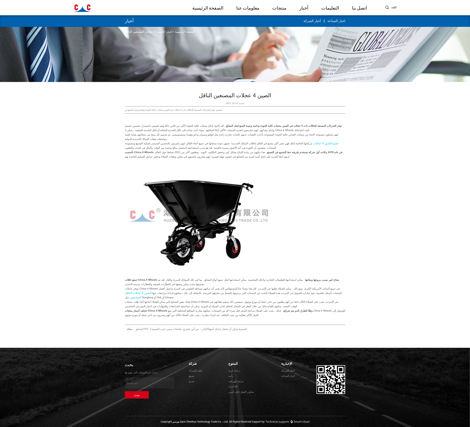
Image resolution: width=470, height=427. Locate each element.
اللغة (394, 7)
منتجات (279, 8)
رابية (230, 376)
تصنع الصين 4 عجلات (325, 143)
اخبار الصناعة (336, 21)
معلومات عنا (247, 8)
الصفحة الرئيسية (207, 8)
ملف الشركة (195, 370)
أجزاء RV (233, 386)
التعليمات (330, 8)
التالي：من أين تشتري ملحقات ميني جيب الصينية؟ (179, 328)
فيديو (191, 381)
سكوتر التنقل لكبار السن (241, 392)
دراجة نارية (234, 370)
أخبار (303, 8)
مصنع (191, 376)
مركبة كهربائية (236, 381)
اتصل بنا (359, 8)
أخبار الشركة (312, 21)
